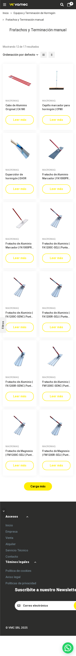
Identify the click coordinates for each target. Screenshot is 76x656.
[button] (67, 647)
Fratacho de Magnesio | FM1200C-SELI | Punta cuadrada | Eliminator (19, 455)
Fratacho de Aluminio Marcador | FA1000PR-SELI (56, 178)
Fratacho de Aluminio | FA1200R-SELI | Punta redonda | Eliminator (56, 316)
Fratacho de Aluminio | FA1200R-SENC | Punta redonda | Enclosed (19, 385)
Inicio (6, 13)
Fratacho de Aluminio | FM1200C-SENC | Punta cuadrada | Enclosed (56, 385)
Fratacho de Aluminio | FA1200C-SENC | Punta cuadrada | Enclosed (19, 316)
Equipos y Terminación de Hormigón (34, 13)
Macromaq (12, 100)
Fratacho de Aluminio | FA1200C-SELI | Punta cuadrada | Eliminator (56, 247)
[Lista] (43, 55)
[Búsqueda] (62, 4)
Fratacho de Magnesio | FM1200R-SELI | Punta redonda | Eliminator (56, 455)
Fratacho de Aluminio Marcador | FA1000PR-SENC (19, 247)
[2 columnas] (52, 55)
